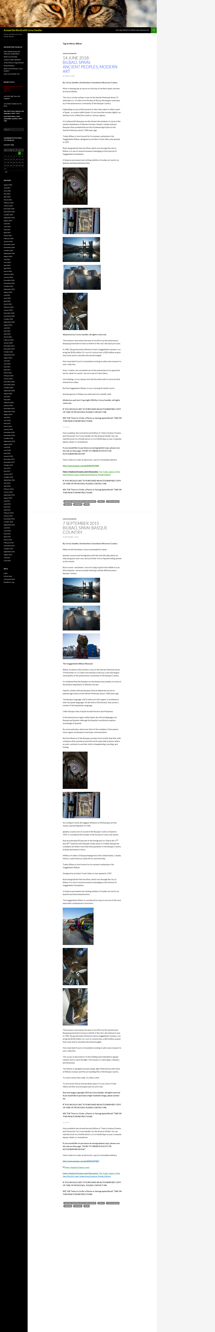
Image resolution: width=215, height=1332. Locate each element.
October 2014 (8, 522)
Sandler (68, 504)
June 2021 (7, 364)
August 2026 (8, 185)
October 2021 (8, 352)
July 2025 (7, 224)
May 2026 (7, 194)
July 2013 (7, 558)
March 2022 (8, 337)
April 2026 (7, 197)
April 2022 (7, 334)
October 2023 (8, 286)
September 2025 (9, 218)
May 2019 (7, 423)
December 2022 (9, 313)
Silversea (78, 504)
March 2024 (8, 271)
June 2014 (7, 531)
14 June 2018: (90, 64)
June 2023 (7, 298)
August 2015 (8, 498)
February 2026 (9, 203)
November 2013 (9, 546)
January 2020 (8, 405)
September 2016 (9, 480)
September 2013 (9, 552)
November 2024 (9, 247)
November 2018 (9, 435)
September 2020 (9, 391)
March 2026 (8, 200)
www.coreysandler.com (12, 74)
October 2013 (8, 549)
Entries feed (8, 576)
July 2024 (7, 259)
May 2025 (7, 229)
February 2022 (9, 340)
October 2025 (8, 215)
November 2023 (9, 283)
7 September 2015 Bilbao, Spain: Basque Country (85, 528)
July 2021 (7, 361)
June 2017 (7, 468)
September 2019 (9, 411)
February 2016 (9, 489)
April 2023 (7, 301)
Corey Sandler (113, 501)
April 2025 (7, 232)
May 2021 (7, 367)
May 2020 (7, 399)
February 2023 (9, 307)
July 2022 (7, 328)
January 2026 (8, 206)
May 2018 (7, 453)
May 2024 (7, 265)
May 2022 (7, 331)
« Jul (5, 172)
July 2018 (7, 447)
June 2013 (7, 561)
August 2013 (8, 555)
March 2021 (8, 373)
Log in (6, 573)
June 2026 (7, 191)
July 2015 (7, 501)
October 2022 (8, 319)
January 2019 (8, 429)
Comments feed (9, 579)
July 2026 (7, 188)
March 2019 (8, 426)
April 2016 (7, 486)
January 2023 (8, 310)
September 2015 (9, 495)
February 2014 (9, 543)
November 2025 (9, 212)
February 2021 (9, 376)
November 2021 (9, 349)
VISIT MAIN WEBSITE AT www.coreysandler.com (132, 30)
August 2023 (8, 292)
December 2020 (9, 382)
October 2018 (8, 438)
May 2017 (7, 471)
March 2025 (8, 235)
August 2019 (8, 414)
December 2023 (9, 280)
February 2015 (9, 513)
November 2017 (9, 462)
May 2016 (7, 483)
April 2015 (7, 510)
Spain (87, 504)
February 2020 (9, 402)
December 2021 (9, 346)
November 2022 (9, 316)
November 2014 (9, 519)
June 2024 (7, 262)
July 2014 (7, 528)
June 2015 (7, 504)
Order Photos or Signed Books (14, 63)
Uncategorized (69, 53)
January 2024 (8, 277)
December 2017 (9, 459)
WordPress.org (9, 582)
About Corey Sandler (10, 57)
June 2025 (7, 227)
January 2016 (8, 492)
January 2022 (8, 343)
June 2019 (7, 420)
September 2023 (9, 289)
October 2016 (8, 477)
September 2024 (9, 253)
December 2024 (9, 244)
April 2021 (7, 370)
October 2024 (8, 250)
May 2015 (7, 507)
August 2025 (8, 221)
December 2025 (9, 209)
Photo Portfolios (9, 66)
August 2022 (8, 325)
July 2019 (7, 417)
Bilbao (101, 501)
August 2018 (8, 444)
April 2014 (7, 537)
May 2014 (7, 534)
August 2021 (8, 358)
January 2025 (8, 241)
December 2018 (9, 432)
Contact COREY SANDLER (12, 60)
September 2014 (9, 525)
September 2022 (9, 322)
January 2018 (8, 456)
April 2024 (7, 268)
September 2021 (9, 355)
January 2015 (8, 516)
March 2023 (8, 304)
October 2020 (8, 388)
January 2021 (8, 379)
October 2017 (8, 465)
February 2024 (9, 274)
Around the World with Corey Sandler (23, 30)
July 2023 (7, 295)
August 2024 (8, 256)
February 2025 (9, 238)
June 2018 (7, 450)
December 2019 (9, 408)
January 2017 (8, 474)
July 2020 (7, 396)
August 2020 (8, 394)
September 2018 (9, 441)
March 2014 (8, 540)
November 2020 (9, 385)
